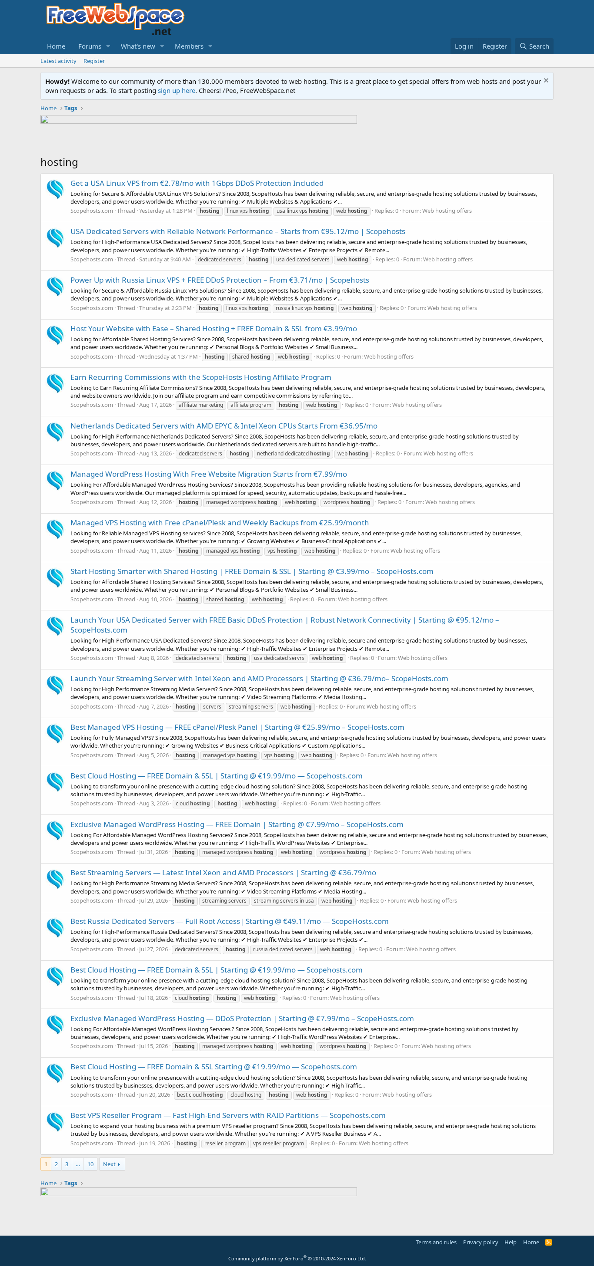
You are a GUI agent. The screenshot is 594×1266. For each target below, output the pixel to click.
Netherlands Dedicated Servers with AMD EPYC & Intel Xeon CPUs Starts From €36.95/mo (223, 426)
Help (510, 1242)
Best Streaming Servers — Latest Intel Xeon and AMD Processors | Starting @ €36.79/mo (223, 872)
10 (90, 1164)
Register (94, 61)
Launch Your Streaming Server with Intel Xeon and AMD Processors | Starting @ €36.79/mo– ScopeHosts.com (259, 678)
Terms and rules (436, 1242)
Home (56, 46)
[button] (108, 46)
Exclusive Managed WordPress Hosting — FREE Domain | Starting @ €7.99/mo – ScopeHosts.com (237, 824)
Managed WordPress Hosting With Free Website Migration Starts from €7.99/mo (208, 474)
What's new (138, 46)
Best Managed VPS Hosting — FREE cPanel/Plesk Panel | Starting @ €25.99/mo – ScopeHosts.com (237, 727)
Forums (89, 46)
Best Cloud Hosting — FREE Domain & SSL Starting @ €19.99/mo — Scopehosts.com (213, 1066)
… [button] (78, 1164)
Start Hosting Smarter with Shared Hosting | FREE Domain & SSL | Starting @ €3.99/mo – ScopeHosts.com (252, 571)
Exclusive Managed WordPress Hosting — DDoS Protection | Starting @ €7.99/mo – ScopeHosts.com (242, 1018)
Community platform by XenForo (297, 1258)
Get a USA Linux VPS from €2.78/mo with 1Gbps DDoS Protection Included (197, 183)
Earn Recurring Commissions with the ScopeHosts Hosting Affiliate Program (200, 377)
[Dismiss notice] (545, 81)
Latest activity (58, 61)
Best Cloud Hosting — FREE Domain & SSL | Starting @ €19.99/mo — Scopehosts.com (216, 776)
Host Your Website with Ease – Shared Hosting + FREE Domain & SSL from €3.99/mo (213, 328)
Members (189, 46)
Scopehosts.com (91, 210)
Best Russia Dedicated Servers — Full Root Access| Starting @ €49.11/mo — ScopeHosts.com (229, 921)
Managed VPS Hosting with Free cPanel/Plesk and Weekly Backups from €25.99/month (219, 523)
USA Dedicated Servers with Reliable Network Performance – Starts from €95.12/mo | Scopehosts (237, 231)
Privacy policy (480, 1242)
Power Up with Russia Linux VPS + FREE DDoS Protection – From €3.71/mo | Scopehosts (219, 280)
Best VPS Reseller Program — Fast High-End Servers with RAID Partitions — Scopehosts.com (228, 1115)
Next (109, 1164)
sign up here (176, 90)
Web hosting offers (447, 210)
